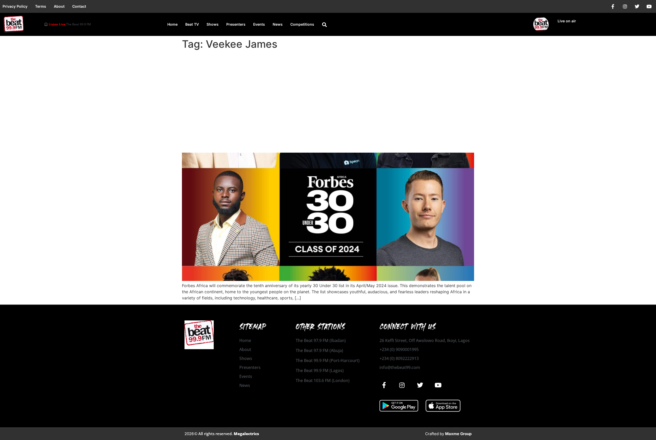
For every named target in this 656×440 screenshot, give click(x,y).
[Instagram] (625, 6)
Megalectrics (246, 433)
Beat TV (192, 24)
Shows (213, 24)
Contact (79, 6)
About (59, 6)
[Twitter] (637, 6)
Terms (40, 6)
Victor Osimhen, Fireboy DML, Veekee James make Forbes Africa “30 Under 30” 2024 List (315, 138)
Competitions (302, 24)
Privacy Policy (15, 6)
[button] (324, 24)
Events (259, 24)
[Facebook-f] (613, 6)
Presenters (235, 24)
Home (172, 24)
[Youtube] (649, 6)
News (278, 24)
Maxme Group (458, 433)
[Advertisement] (328, 90)
